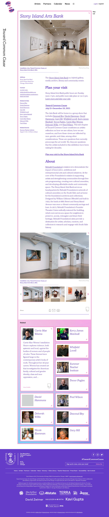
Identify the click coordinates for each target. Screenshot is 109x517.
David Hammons (24, 107)
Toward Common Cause (4, 60)
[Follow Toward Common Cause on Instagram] (97, 454)
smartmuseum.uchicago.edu (76, 476)
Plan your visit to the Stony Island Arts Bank (64, 154)
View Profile (26, 387)
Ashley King (38, 512)
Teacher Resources (63, 471)
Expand (86, 339)
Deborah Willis (51, 124)
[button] (58, 310)
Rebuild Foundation (53, 167)
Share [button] (22, 310)
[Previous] (20, 294)
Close (89, 13)
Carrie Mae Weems (74, 122)
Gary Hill (59, 119)
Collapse (51, 329)
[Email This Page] (53, 310)
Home (16, 471)
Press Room (73, 471)
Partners (47, 4)
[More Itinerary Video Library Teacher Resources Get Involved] (74, 4)
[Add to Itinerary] (49, 386)
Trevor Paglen (59, 122)
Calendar (58, 4)
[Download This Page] (50, 310)
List (94, 14)
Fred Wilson (68, 124)
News (67, 4)
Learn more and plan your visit (57, 98)
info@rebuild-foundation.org (28, 92)
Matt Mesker (80, 512)
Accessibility (82, 471)
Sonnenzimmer (45, 512)
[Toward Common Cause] (18, 459)
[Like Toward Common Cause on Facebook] (93, 454)
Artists (37, 4)
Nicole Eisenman (72, 116)
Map (94, 12)
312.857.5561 (24, 90)
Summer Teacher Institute (27, 130)
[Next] (88, 294)
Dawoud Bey (58, 116)
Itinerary (44, 471)
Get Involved (91, 471)
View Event (61, 371)
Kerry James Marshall (26, 114)
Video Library (52, 471)
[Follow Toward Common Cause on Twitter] (102, 454)
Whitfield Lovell (70, 119)
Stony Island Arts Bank (58, 77)
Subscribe (99, 464)
